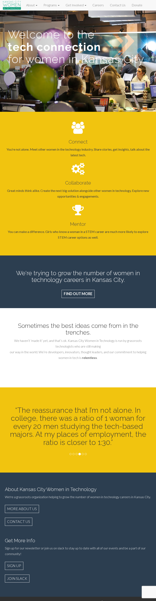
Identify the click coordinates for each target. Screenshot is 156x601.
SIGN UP (14, 565)
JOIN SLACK (17, 578)
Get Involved (75, 5)
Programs (50, 5)
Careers (98, 5)
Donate (137, 5)
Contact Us (118, 5)
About (30, 5)
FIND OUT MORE (78, 293)
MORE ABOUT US (22, 508)
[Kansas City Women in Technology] (12, 5)
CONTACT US (18, 521)
